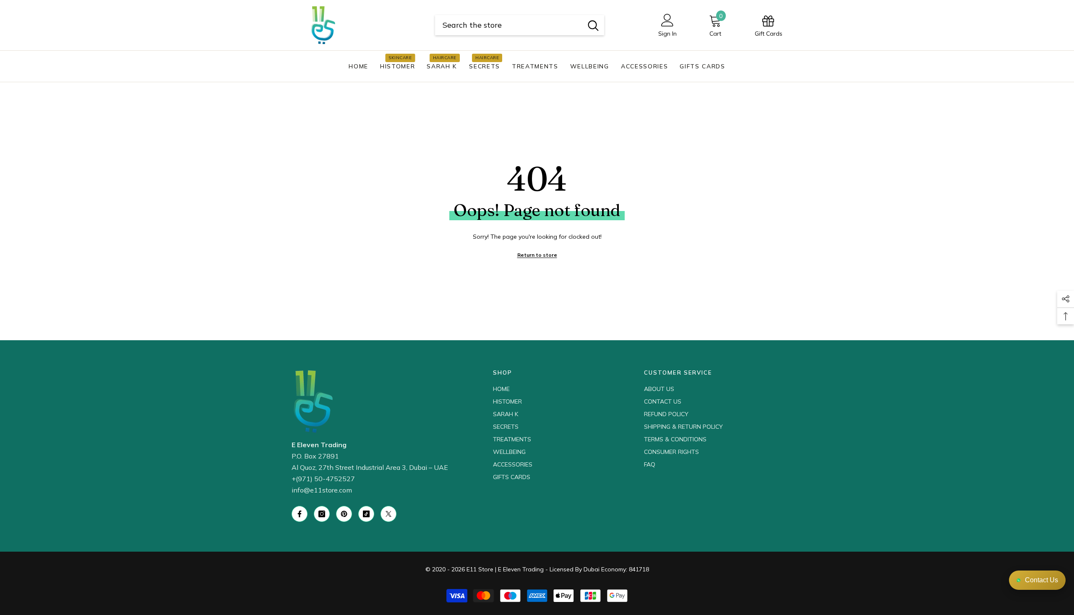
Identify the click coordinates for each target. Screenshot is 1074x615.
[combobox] (508, 25)
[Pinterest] (344, 514)
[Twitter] (388, 514)
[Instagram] (322, 514)
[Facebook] (300, 514)
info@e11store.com (322, 490)
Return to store (537, 255)
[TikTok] (366, 514)
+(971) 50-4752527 (323, 478)
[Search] (519, 25)
